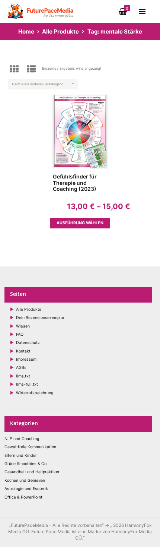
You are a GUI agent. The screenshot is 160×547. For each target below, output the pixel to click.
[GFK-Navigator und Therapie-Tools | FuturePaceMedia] (41, 5)
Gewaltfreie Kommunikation (30, 447)
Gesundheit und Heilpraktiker (32, 471)
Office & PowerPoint (23, 497)
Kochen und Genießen (24, 480)
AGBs (21, 367)
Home (26, 31)
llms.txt (23, 376)
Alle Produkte (60, 31)
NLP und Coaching (21, 438)
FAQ (19, 334)
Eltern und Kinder (20, 455)
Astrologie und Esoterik (26, 488)
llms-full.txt (27, 384)
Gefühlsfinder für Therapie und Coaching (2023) (75, 183)
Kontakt (23, 351)
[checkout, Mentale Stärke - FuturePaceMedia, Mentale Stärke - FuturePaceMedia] (135, 10)
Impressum (26, 359)
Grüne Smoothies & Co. (26, 463)
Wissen (23, 326)
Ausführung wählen (80, 223)
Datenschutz (28, 342)
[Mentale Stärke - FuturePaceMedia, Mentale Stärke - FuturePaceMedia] (80, 131)
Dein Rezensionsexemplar (40, 317)
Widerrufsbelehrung (34, 393)
